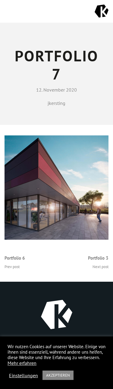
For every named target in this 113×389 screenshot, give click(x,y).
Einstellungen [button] (23, 375)
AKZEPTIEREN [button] (58, 375)
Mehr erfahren (22, 363)
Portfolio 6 (15, 258)
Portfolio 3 (98, 258)
